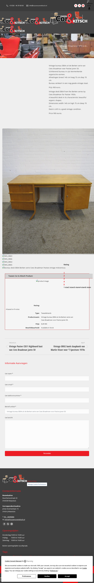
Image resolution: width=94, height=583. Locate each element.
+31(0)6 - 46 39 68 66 (16, 6)
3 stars (77, 287)
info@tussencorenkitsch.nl (38, 6)
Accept (67, 576)
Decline (47, 576)
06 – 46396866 (9, 517)
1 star (66, 287)
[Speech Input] (87, 2)
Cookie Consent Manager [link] (13, 561)
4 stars (82, 287)
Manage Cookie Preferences (37, 484)
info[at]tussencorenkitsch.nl (15, 519)
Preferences (26, 576)
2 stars (71, 287)
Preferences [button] (54, 571)
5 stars (88, 287)
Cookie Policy (32, 481)
